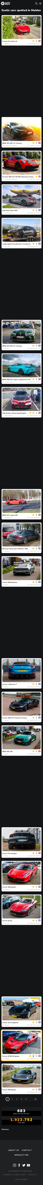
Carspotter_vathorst (11, 146)
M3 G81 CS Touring (14, 143)
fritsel (6, 585)
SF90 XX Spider (13, 1056)
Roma (10, 921)
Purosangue (12, 853)
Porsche (5, 177)
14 (35, 1099)
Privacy (32, 1175)
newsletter (21, 1155)
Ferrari (4, 41)
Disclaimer (21, 1179)
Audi (4, 210)
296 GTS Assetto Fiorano (17, 718)
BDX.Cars (8, 44)
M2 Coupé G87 (12, 515)
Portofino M (12, 41)
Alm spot (8, 246)
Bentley (5, 549)
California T (12, 684)
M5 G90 (9, 751)
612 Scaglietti (13, 1023)
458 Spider (12, 887)
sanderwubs (9, 213)
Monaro (7, 348)
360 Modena (12, 582)
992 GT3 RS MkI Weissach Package (22, 177)
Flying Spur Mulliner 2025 (18, 549)
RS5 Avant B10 (11, 210)
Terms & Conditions (14, 1175)
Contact (27, 1150)
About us (13, 1150)
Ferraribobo (8, 518)
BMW (4, 143)
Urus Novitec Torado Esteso (23, 244)
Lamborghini (7, 244)
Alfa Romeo (6, 413)
